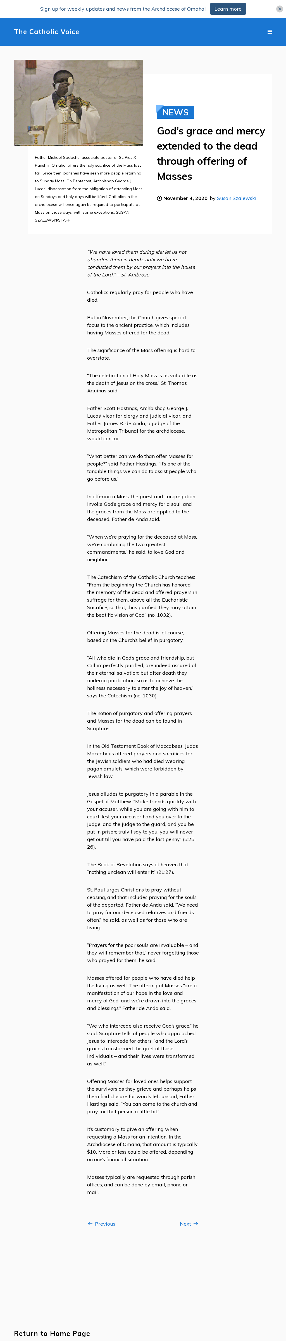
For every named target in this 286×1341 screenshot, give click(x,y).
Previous (104, 1224)
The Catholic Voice (46, 32)
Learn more (228, 9)
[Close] (279, 8)
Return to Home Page (52, 1333)
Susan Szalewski (236, 198)
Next (186, 1224)
